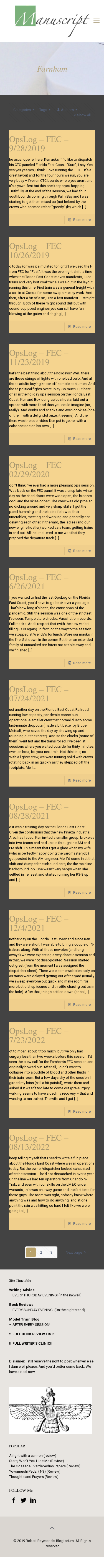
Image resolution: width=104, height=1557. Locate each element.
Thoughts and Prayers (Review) (34, 1477)
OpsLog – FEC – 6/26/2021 (39, 581)
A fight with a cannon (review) (32, 1455)
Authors (67, 110)
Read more (82, 220)
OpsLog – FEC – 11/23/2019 (39, 357)
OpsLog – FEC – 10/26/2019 (39, 250)
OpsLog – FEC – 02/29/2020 (39, 469)
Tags (43, 110)
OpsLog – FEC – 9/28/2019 (39, 143)
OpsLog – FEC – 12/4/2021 (39, 923)
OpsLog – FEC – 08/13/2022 (39, 1142)
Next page (74, 1252)
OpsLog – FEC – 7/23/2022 (39, 1035)
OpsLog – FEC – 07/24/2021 (39, 693)
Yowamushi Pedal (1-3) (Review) (34, 1471)
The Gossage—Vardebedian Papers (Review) (44, 1466)
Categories (22, 110)
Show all (84, 115)
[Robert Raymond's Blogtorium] (52, 21)
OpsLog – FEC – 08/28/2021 (39, 810)
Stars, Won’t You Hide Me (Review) (36, 1461)
